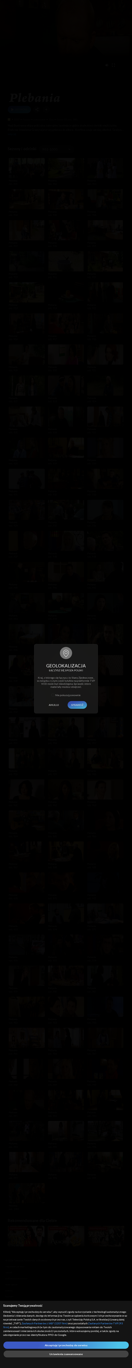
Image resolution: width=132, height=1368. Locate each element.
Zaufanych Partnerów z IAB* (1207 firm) (44, 1323)
